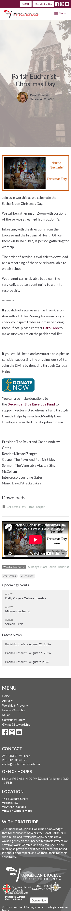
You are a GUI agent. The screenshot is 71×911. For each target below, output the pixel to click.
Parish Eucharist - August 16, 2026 (28, 653)
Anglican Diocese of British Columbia (35, 875)
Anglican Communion (46, 887)
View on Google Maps (17, 810)
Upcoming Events (15, 585)
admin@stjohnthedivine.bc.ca (21, 764)
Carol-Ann (51, 328)
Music (6, 715)
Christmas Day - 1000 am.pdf (26, 506)
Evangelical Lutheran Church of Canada (15, 896)
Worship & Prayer (14, 705)
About (6, 700)
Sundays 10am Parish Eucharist (48, 567)
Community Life (12, 719)
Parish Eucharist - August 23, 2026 (28, 644)
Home (6, 696)
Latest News (12, 635)
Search (26, 3)
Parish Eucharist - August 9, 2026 (27, 662)
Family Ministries (13, 710)
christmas (9, 576)
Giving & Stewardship (16, 724)
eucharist (27, 576)
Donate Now (39, 900)
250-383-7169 (43, 3)
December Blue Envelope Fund (31, 404)
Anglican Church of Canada (16, 888)
